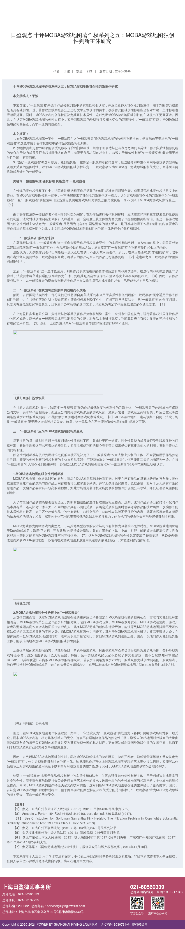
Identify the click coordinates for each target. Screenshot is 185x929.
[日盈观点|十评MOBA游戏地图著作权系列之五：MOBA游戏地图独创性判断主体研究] (26, 6)
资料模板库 (140, 924)
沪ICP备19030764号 (115, 924)
